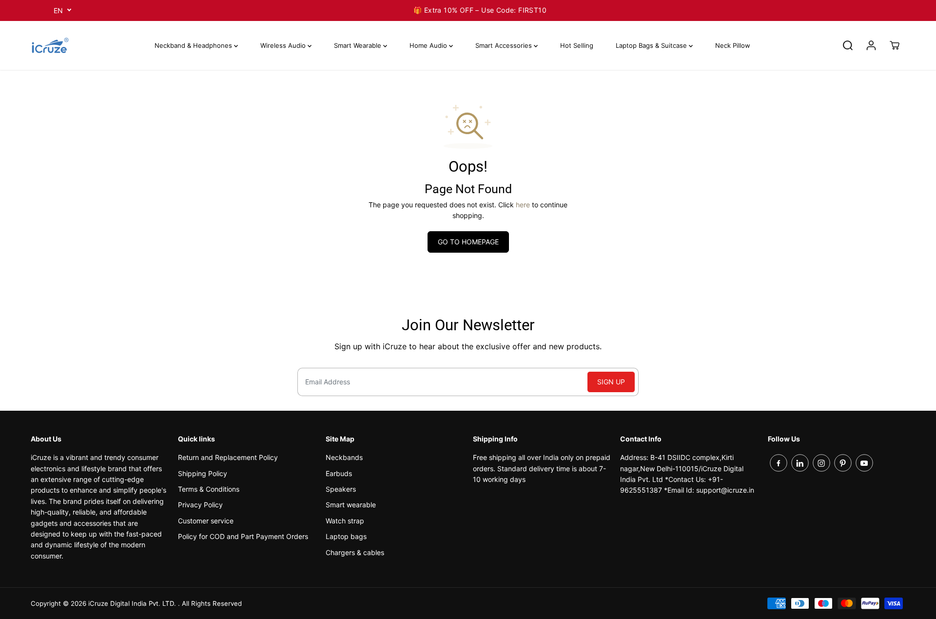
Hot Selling (576, 45)
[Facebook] (778, 463)
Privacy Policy (200, 504)
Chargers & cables (355, 552)
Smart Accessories (504, 45)
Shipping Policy (202, 473)
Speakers (341, 489)
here (523, 204)
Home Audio (429, 45)
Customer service (206, 521)
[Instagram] (821, 463)
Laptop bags (346, 536)
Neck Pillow (732, 45)
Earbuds (339, 473)
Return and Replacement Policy (228, 457)
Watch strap (345, 521)
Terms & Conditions (208, 489)
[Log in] (871, 45)
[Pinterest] (843, 463)
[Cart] (894, 45)
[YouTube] (864, 463)
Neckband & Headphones (194, 45)
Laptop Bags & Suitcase (652, 45)
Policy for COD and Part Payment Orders (243, 536)
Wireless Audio (284, 45)
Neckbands (344, 457)
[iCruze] (50, 45)
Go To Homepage (468, 242)
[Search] (847, 45)
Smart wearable (351, 504)
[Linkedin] (800, 463)
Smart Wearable (358, 45)
